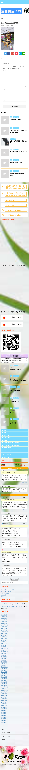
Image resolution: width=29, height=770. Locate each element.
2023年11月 (4, 630)
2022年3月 (4, 662)
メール (5, 95)
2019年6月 (4, 717)
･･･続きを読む (24, 482)
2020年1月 (4, 705)
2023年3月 (4, 643)
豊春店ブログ (7, 447)
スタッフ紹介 (7, 437)
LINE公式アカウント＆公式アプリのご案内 (12, 603)
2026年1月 (4, 623)
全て (6, 495)
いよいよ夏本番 (14, 401)
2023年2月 (4, 645)
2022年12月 (4, 648)
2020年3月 (4, 702)
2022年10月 (4, 652)
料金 (5, 432)
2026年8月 (4, 615)
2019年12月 (4, 707)
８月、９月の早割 (15, 390)
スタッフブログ (7, 450)
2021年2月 (4, 683)
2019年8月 (4, 714)
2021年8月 (4, 673)
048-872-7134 (15, 761)
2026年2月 (4, 621)
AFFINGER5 (15, 766)
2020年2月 (4, 704)
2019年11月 (4, 709)
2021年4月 (4, 680)
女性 (14, 495)
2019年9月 (4, 712)
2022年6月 (4, 657)
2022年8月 (4, 655)
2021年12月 (4, 667)
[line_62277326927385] (20, 53)
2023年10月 (4, 631)
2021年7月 (4, 675)
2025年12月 (4, 625)
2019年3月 (4, 722)
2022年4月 (4, 660)
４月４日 (12, 412)
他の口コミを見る (14, 579)
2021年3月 (4, 682)
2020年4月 (4, 700)
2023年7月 (4, 637)
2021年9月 (4, 672)
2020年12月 (4, 687)
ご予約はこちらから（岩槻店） (12, 442)
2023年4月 (4, 642)
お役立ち (6, 457)
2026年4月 (4, 618)
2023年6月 (4, 638)
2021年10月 (4, 670)
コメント (5, 70)
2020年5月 (4, 698)
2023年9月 (4, 633)
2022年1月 (4, 665)
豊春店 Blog (12, 751)
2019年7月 (4, 715)
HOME (5, 430)
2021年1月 (4, 685)
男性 (23, 495)
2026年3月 (4, 620)
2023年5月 (4, 640)
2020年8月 (4, 693)
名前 (4, 89)
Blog (3, 729)
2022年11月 (4, 650)
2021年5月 (4, 678)
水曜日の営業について (16, 162)
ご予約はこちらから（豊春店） (12, 445)
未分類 (3, 739)
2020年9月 (4, 692)
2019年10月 (4, 710)
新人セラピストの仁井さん (18, 380)
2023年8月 (4, 635)
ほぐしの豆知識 (7, 454)
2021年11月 (4, 668)
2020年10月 (4, 690)
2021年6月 (4, 677)
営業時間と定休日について (18, 119)
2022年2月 (4, 663)
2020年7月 (4, 695)
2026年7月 (4, 616)
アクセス (6, 435)
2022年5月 (4, 658)
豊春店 (6, 440)
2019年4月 (4, 720)
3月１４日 (13, 423)
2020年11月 (4, 688)
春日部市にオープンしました (18, 151)
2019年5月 (4, 719)
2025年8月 (4, 626)
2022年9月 (4, 653)
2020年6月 (4, 697)
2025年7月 (4, 628)
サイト (4, 100)
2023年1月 (4, 647)
